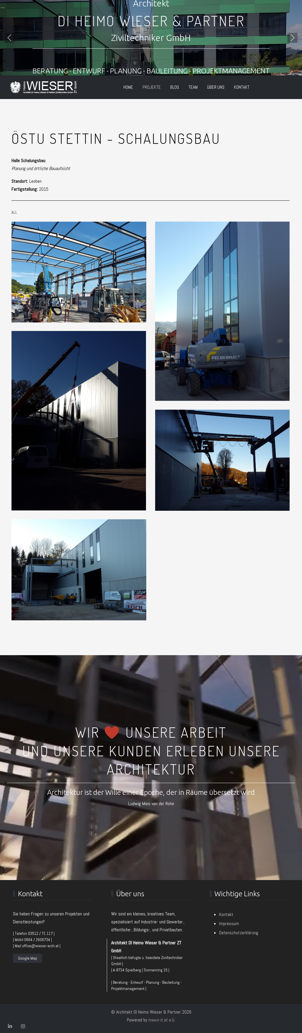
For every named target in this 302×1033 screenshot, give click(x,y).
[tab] (134, 63)
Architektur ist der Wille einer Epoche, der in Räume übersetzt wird (151, 792)
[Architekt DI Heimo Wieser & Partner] (43, 87)
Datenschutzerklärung (238, 933)
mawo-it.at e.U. (161, 1020)
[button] (9, 38)
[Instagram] (23, 1026)
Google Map (27, 958)
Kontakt (226, 914)
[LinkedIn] (10, 1026)
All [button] (14, 212)
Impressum (229, 923)
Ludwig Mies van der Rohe (151, 803)
